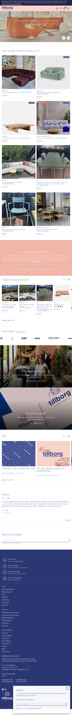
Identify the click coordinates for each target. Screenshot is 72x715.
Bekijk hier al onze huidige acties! (27, 708)
